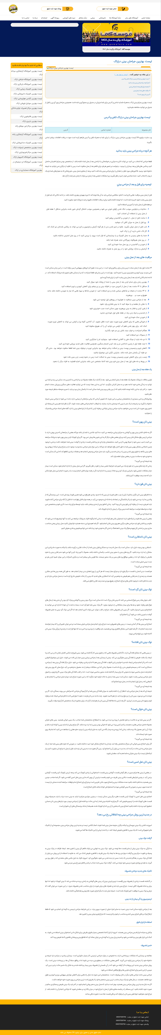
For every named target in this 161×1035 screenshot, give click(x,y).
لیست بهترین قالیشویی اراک (31, 116)
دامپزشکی (102, 18)
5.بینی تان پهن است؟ (143, 94)
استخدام (44, 18)
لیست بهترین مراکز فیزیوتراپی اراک (28, 152)
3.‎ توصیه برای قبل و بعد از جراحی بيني (139, 86)
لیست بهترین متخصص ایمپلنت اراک (27, 147)
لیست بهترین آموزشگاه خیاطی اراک (28, 79)
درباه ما (35, 18)
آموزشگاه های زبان (131, 18)
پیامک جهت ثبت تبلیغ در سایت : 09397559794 (132, 1020)
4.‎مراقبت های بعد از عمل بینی (141, 90)
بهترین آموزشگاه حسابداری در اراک (28, 170)
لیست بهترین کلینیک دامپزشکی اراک (27, 93)
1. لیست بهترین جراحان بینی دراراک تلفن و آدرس (136, 79)
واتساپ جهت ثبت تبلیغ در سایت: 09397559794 (132, 1024)
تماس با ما (25, 18)
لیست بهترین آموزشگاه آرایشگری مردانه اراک (27, 73)
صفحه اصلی (146, 18)
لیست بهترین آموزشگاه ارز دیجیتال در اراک (28, 163)
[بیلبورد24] (13, 8)
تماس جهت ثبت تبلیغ (109, 9)
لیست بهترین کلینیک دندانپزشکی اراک (27, 142)
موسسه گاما (126, 49)
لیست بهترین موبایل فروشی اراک (29, 103)
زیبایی (93, 18)
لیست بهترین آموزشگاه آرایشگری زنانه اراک (27, 136)
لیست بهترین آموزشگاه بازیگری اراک (27, 84)
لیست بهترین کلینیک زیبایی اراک (29, 89)
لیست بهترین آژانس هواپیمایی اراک (28, 98)
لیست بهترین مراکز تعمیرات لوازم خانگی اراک (27, 110)
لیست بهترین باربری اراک (32, 121)
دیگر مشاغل (83, 18)
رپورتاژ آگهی (55, 18)
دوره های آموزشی (69, 18)
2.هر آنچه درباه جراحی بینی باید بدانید (139, 83)
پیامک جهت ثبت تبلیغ (54, 9)
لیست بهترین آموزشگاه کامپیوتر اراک (27, 157)
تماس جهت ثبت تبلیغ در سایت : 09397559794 (132, 1017)
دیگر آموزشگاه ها (115, 18)
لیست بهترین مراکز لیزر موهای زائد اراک (29, 128)
